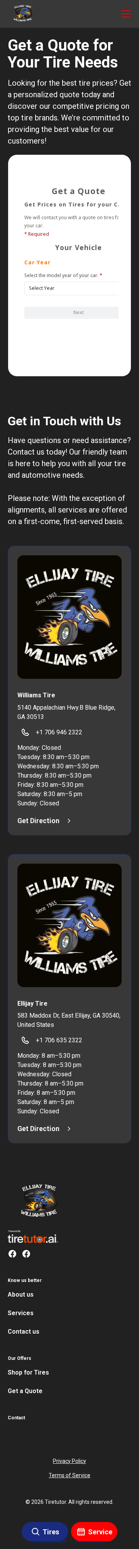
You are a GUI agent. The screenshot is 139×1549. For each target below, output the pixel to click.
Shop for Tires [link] (28, 1372)
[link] (40, 1201)
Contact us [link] (23, 1331)
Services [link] (21, 1313)
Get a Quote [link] (25, 1391)
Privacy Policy (69, 1461)
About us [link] (21, 1294)
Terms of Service (69, 1475)
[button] (23, 14)
